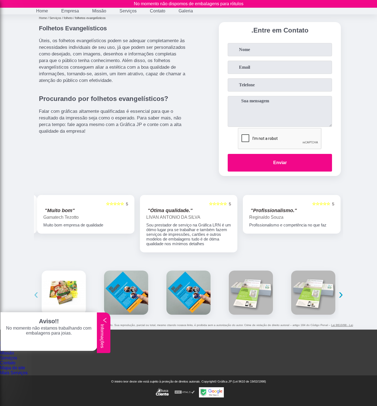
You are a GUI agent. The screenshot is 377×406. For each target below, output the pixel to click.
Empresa (70, 11)
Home (42, 11)
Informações (102, 335)
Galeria (186, 11)
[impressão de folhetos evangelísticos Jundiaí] (251, 293)
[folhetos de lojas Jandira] (188, 293)
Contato (157, 11)
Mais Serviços (14, 372)
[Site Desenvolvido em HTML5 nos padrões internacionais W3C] (184, 392)
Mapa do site (12, 367)
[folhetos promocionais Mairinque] (126, 293)
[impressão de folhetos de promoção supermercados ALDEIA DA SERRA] (313, 293)
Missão (99, 11)
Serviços (128, 11)
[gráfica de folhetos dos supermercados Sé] (64, 293)
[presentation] (36, 293)
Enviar (280, 162)
